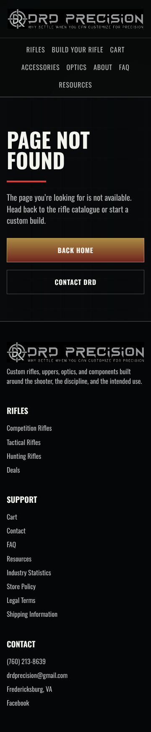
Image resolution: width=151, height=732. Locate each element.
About (103, 67)
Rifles (35, 49)
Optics (76, 67)
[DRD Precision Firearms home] (75, 19)
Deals (13, 470)
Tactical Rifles (24, 442)
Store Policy (21, 586)
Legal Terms (21, 600)
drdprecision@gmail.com (37, 675)
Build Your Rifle (77, 49)
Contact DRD (75, 282)
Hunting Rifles (24, 456)
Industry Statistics (29, 572)
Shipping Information (32, 614)
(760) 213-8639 (26, 661)
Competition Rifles (29, 428)
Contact (16, 530)
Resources (75, 85)
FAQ (124, 67)
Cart (117, 49)
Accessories (40, 67)
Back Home (76, 250)
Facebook (18, 703)
